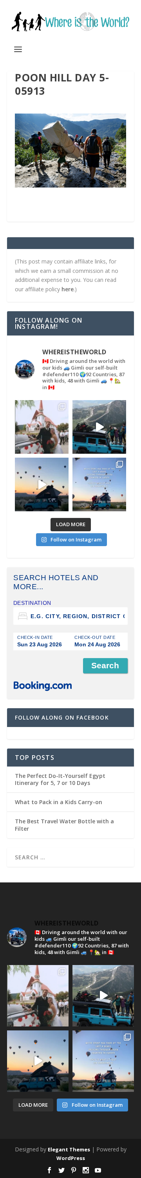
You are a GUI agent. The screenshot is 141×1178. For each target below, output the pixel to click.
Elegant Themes (69, 1149)
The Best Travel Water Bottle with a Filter (64, 824)
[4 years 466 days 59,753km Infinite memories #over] (42, 484)
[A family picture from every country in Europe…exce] (99, 427)
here (67, 289)
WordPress (70, 1158)
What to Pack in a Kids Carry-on (58, 802)
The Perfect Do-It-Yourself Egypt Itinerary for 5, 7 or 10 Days (60, 779)
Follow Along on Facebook (62, 717)
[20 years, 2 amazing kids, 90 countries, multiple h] (42, 427)
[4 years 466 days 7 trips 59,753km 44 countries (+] (99, 484)
